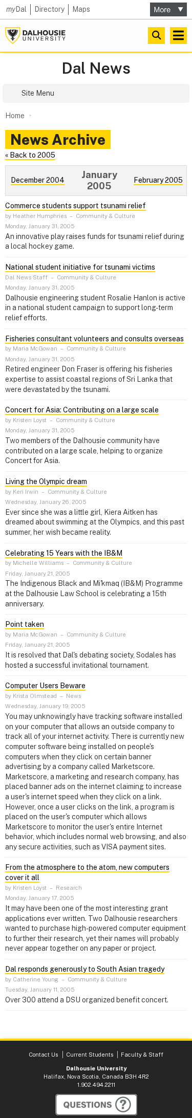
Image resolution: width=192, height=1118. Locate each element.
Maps (81, 9)
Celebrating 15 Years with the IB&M (63, 553)
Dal (16, 9)
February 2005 (158, 180)
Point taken (24, 624)
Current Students (89, 1054)
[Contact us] (96, 1104)
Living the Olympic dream (46, 481)
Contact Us (43, 1054)
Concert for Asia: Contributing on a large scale (82, 410)
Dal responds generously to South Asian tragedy (84, 969)
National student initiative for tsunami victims (80, 267)
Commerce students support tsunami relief (75, 206)
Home (15, 116)
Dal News (96, 68)
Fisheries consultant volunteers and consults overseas (94, 339)
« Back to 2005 (30, 155)
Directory (49, 9)
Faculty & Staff (142, 1054)
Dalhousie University (35, 35)
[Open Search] (156, 35)
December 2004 (38, 180)
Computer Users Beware (45, 686)
